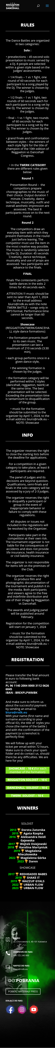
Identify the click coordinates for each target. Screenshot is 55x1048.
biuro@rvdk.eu (16, 712)
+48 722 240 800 (21, 955)
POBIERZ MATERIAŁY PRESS (23, 991)
